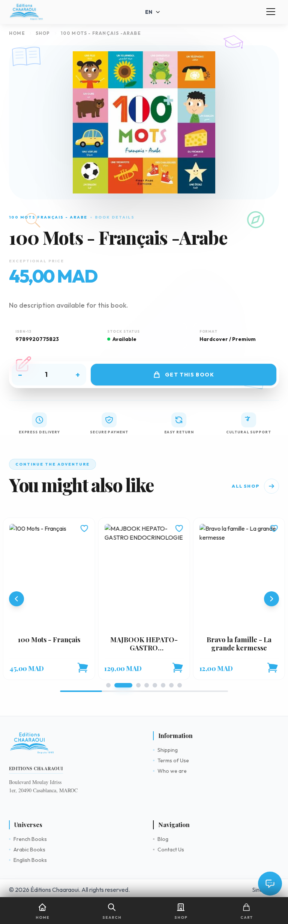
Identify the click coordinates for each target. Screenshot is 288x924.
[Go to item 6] (163, 685)
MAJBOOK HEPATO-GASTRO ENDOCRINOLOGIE (144, 648)
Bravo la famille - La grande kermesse (239, 644)
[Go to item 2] (123, 685)
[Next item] (271, 598)
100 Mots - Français (49, 639)
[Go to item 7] (171, 685)
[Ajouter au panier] (82, 668)
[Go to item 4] (146, 685)
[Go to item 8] (179, 685)
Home (17, 33)
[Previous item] (16, 598)
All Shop (246, 486)
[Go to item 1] (108, 685)
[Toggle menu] (270, 11)
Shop (43, 33)
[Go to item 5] (155, 685)
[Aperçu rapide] (49, 576)
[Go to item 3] (138, 685)
